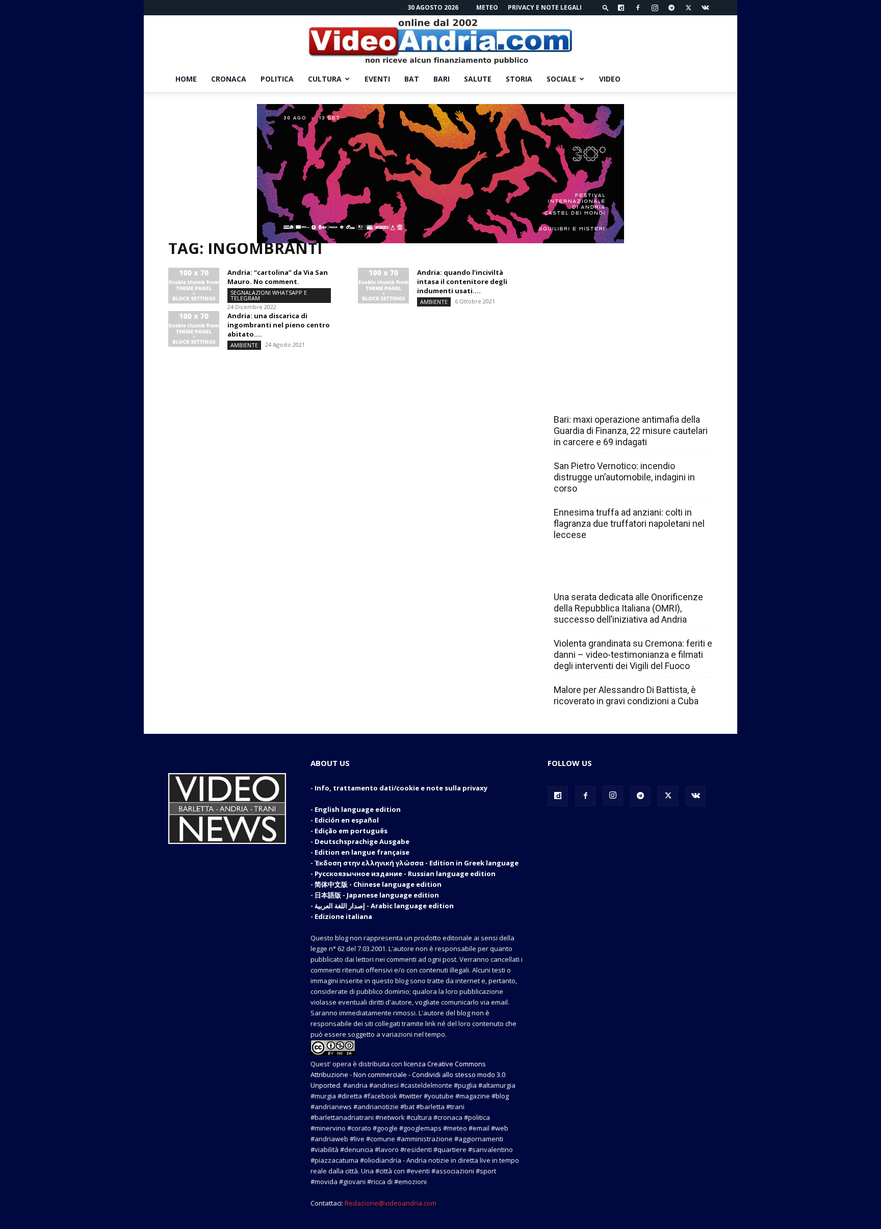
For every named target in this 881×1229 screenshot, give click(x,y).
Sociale (561, 79)
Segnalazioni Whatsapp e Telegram (268, 295)
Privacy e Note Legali (545, 7)
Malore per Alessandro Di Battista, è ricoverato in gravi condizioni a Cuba (626, 695)
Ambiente (434, 301)
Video (609, 79)
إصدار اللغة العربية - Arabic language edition (384, 905)
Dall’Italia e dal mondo (603, 575)
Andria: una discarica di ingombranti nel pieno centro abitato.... (278, 325)
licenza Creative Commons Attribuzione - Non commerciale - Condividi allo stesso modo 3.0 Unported (407, 1074)
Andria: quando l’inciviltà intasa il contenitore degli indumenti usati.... (462, 281)
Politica (277, 79)
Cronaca (228, 79)
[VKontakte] (705, 7)
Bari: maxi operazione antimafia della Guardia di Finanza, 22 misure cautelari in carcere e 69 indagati (631, 430)
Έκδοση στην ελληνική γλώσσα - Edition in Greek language (417, 862)
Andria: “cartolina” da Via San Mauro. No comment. (277, 277)
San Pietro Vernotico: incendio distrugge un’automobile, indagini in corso (624, 477)
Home (186, 79)
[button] (605, 7)
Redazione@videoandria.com (390, 1203)
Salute (477, 79)
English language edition (358, 809)
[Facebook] (637, 7)
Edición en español (347, 820)
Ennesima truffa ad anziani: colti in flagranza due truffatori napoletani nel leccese (629, 523)
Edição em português (351, 830)
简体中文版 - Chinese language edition (378, 884)
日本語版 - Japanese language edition (377, 895)
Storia (519, 79)
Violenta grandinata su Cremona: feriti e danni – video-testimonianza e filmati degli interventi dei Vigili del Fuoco (633, 654)
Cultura (325, 79)
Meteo (487, 7)
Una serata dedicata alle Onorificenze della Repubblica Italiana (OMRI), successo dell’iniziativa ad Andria (628, 608)
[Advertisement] (630, 307)
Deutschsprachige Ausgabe (362, 841)
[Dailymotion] (621, 7)
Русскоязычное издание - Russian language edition (405, 873)
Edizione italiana (343, 916)
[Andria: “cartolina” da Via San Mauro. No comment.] (193, 285)
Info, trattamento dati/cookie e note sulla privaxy (401, 787)
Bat (411, 79)
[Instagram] (654, 7)
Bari (441, 79)
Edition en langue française (362, 852)
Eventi (377, 79)
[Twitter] (688, 7)
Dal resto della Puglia (602, 397)
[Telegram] (671, 7)
